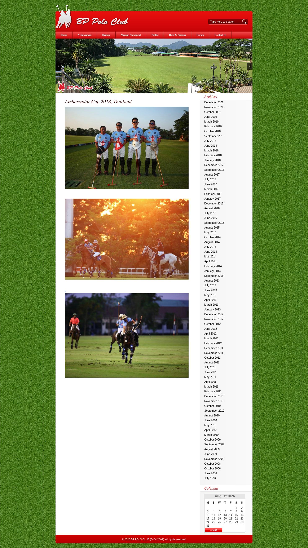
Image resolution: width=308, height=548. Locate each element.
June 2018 (210, 145)
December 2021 (213, 102)
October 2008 (212, 463)
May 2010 (210, 425)
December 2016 (213, 203)
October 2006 (212, 468)
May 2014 (210, 256)
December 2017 (213, 165)
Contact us (220, 35)
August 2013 (212, 280)
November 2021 (213, 107)
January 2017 (212, 198)
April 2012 (210, 333)
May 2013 (210, 295)
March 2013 (211, 304)
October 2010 (212, 405)
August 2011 (211, 362)
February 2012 (213, 343)
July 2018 (210, 140)
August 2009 (212, 449)
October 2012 (212, 324)
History (106, 35)
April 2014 (210, 261)
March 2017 (211, 189)
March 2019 (211, 121)
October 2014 (212, 237)
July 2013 (210, 285)
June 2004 (210, 473)
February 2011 (212, 391)
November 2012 (213, 319)
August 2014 (212, 242)
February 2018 (213, 155)
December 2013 (213, 275)
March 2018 (211, 150)
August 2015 (212, 227)
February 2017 (213, 193)
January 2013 (212, 309)
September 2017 (214, 169)
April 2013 (210, 299)
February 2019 (213, 126)
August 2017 (212, 174)
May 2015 (210, 232)
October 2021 (212, 112)
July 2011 (210, 367)
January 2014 (212, 271)
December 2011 (213, 348)
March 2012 (211, 338)
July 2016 (210, 213)
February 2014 (213, 266)
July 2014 (210, 246)
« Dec (213, 529)
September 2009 (214, 444)
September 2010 (214, 410)
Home (64, 35)
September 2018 (214, 136)
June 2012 (210, 328)
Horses (200, 35)
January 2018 (212, 160)
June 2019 (210, 116)
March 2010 (211, 434)
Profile (154, 35)
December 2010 (213, 396)
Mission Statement (131, 35)
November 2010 (213, 401)
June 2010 (210, 420)
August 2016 (212, 208)
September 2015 (214, 222)
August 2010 (212, 415)
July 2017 (210, 179)
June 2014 (210, 251)
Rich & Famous (177, 35)
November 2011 (213, 352)
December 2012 (213, 314)
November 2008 (213, 458)
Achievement (85, 35)
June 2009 (210, 454)
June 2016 (210, 218)
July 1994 (210, 478)
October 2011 (212, 357)
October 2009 (212, 439)
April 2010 (210, 430)
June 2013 (210, 290)
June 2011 (210, 372)
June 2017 (210, 184)
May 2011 (210, 377)
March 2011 (211, 386)
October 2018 (212, 131)
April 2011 (210, 381)
